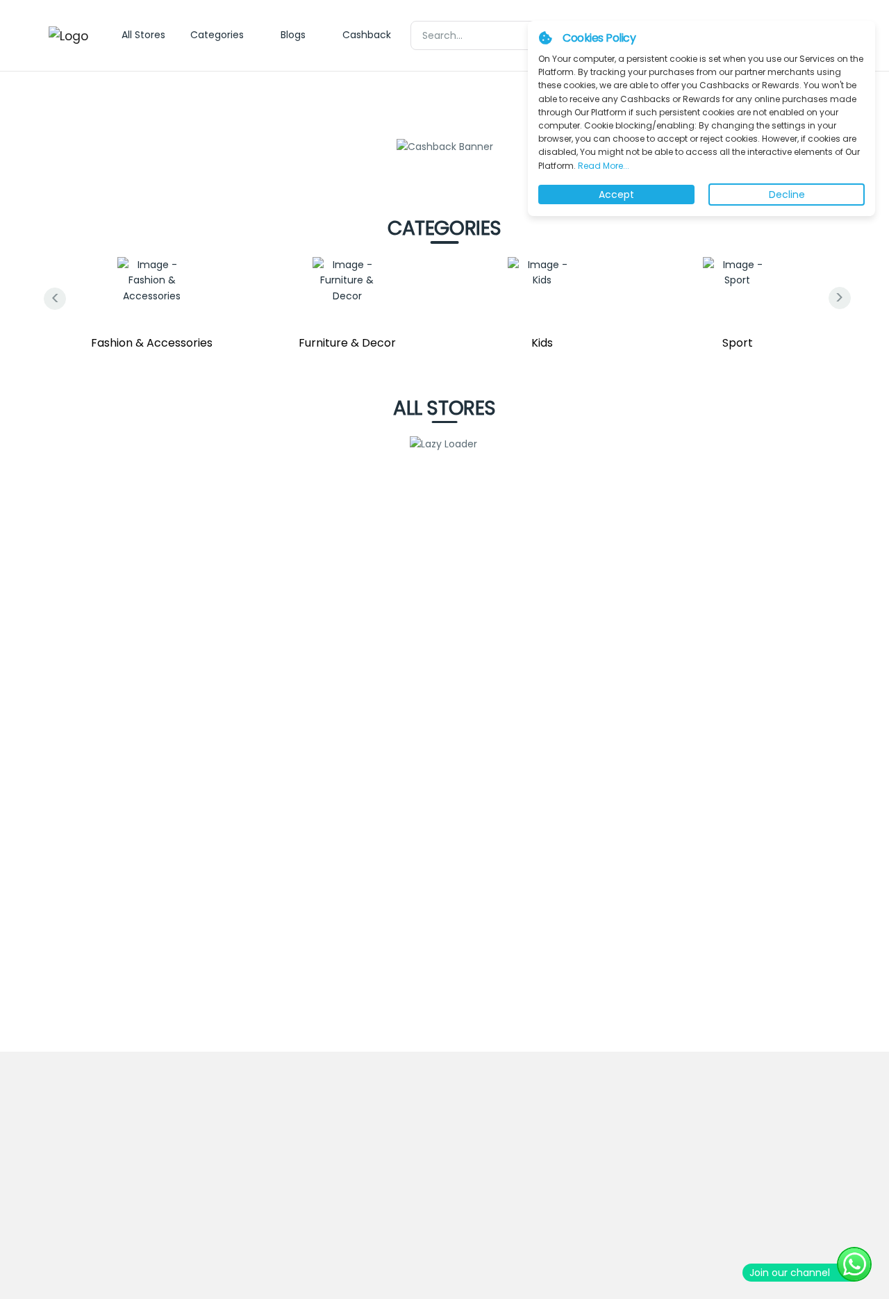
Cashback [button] (366, 35)
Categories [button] (217, 35)
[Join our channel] (854, 1264)
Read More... (602, 166)
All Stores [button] (143, 35)
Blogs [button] (293, 35)
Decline (787, 194)
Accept (616, 194)
